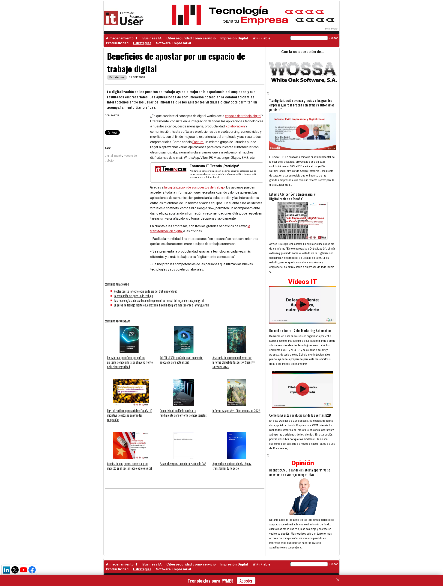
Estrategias (142, 43)
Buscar (333, 38)
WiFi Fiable (261, 38)
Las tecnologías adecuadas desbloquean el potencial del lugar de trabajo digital (159, 300)
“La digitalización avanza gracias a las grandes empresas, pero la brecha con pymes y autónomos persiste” (301, 105)
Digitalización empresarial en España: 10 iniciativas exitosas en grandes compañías (129, 415)
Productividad (117, 43)
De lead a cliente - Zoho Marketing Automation (300, 330)
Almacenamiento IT (122, 38)
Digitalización (113, 155)
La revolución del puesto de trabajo (133, 296)
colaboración (235, 126)
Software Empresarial (173, 43)
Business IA (152, 38)
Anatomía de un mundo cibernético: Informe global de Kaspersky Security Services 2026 (234, 362)
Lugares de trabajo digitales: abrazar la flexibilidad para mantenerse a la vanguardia (161, 305)
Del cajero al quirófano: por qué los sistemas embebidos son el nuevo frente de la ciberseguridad (130, 362)
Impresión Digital (234, 38)
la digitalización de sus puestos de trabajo (194, 187)
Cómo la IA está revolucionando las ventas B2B (300, 415)
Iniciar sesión (331, 28)
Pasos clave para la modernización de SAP (183, 464)
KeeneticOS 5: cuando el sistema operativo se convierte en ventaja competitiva (299, 472)
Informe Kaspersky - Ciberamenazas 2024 (236, 411)
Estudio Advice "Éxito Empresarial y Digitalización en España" (292, 196)
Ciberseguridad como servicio (191, 38)
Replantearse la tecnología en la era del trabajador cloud (145, 291)
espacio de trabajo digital (243, 116)
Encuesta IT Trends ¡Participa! (214, 166)
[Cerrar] (338, 580)
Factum (198, 142)
